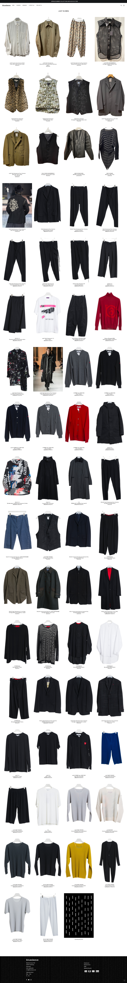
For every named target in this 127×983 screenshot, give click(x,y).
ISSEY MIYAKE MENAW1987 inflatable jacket (79, 174)
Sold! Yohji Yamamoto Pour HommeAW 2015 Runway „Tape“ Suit (17, 230)
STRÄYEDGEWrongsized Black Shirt (78, 667)
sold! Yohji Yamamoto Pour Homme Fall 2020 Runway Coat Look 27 (48, 394)
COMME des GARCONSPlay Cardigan (48, 448)
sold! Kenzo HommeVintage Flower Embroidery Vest (79, 120)
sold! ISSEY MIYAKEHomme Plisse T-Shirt (17, 940)
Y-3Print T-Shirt (48, 831)
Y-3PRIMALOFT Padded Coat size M (79, 503)
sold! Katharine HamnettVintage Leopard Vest (17, 120)
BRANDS (25, 5)
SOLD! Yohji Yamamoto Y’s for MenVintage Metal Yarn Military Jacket (17, 612)
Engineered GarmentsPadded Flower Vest (48, 120)
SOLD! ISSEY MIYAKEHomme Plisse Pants (48, 940)
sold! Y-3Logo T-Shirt (48, 776)
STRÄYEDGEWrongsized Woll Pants (109, 558)
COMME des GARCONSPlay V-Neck (78, 394)
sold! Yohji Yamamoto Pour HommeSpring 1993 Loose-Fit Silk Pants (79, 64)
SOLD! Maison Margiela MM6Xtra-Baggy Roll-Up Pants (79, 339)
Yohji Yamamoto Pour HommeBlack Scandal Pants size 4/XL (110, 230)
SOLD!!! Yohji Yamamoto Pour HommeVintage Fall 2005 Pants (110, 503)
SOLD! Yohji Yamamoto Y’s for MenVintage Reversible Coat (109, 612)
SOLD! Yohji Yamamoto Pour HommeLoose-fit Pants (79, 230)
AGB (85, 966)
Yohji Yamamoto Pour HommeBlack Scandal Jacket (48, 230)
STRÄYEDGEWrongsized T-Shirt (17, 667)
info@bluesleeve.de (31, 969)
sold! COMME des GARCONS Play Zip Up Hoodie (79, 776)
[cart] (124, 5)
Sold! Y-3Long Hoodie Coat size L (48, 503)
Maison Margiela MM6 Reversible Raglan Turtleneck (109, 339)
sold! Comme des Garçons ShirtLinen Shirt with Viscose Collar (17, 64)
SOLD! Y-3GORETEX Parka (109, 448)
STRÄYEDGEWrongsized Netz (48, 667)
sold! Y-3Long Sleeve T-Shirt (17, 776)
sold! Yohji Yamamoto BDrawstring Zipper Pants (48, 285)
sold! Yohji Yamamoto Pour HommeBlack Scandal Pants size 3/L (17, 285)
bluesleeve (79, 939)
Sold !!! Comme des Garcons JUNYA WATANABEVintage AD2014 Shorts (17, 558)
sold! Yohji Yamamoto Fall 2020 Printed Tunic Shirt (17, 394)
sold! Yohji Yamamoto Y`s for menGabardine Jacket (110, 120)
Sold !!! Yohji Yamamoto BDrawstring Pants (79, 285)
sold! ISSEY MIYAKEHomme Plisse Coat (110, 885)
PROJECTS (39, 5)
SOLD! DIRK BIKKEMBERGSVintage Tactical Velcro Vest (48, 174)
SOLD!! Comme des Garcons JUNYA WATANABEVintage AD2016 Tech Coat (48, 612)
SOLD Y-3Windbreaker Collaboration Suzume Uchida (17, 503)
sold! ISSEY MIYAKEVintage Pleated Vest (48, 558)
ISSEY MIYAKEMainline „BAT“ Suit (109, 174)
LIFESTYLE (31, 5)
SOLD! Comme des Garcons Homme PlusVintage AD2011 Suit (79, 558)
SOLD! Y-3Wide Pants (109, 285)
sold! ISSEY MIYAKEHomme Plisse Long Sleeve (17, 885)
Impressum (86, 963)
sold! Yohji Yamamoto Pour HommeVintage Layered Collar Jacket (79, 722)
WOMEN (18, 5)
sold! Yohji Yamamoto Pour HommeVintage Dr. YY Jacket (109, 722)
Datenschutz (87, 964)
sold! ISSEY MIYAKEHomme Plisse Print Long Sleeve (79, 831)
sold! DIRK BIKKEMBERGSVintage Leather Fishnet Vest (110, 64)
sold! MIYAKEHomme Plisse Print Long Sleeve (109, 831)
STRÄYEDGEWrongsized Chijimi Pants (17, 722)
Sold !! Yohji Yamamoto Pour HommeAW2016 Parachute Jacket (48, 722)
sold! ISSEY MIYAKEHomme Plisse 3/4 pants (109, 776)
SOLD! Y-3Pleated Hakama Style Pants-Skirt (17, 339)
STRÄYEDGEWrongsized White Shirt (109, 667)
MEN (13, 5)
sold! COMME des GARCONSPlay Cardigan (17, 448)
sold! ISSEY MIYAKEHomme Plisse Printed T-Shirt (79, 885)
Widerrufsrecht (88, 968)
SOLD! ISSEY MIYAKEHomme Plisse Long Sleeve (48, 885)
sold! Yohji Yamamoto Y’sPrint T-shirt (48, 339)
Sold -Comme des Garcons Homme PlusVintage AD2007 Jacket (78, 612)
